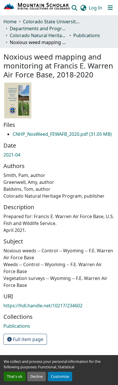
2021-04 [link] (11, 155)
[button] (37, 7)
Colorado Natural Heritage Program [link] (38, 35)
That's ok (14, 376)
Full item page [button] (27, 339)
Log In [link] (95, 8)
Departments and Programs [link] (38, 28)
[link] (62, 134)
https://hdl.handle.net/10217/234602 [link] (42, 305)
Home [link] (10, 21)
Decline (36, 376)
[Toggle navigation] (110, 7)
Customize (60, 376)
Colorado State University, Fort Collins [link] (51, 21)
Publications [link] (86, 35)
